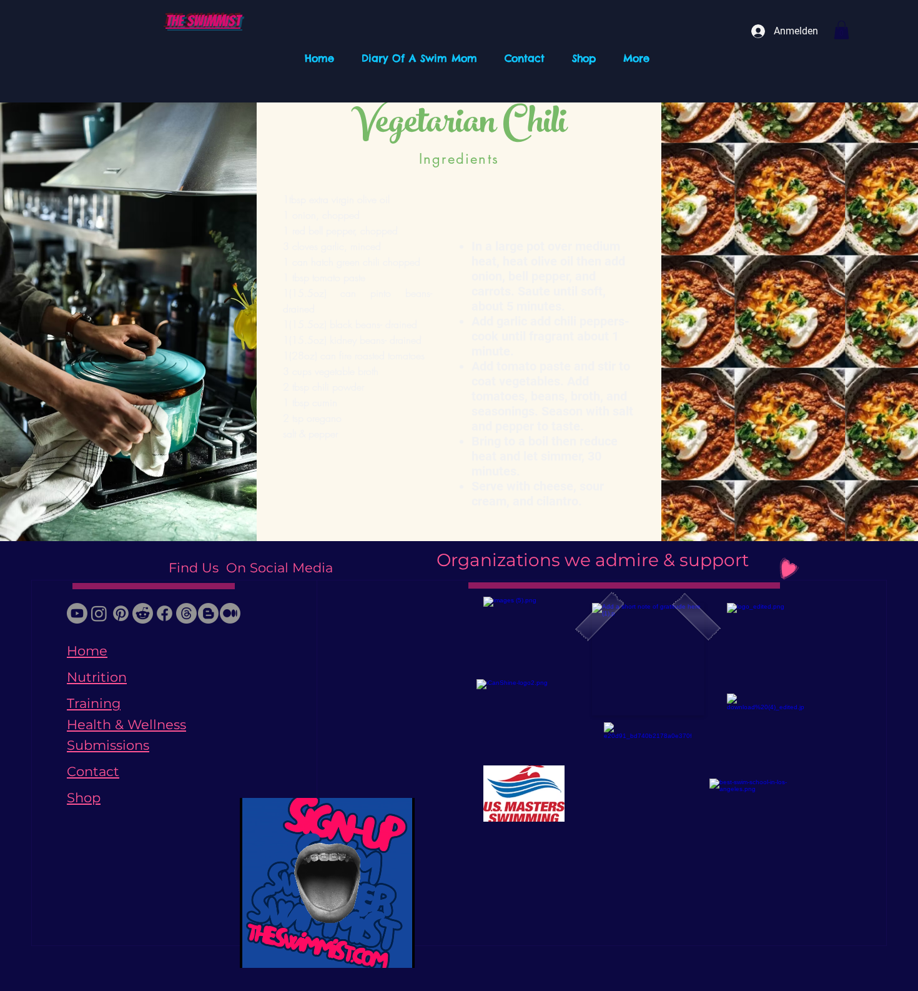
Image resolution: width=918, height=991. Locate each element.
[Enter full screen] (398, 951)
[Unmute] (277, 951)
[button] (841, 30)
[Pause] (256, 951)
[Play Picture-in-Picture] (376, 951)
